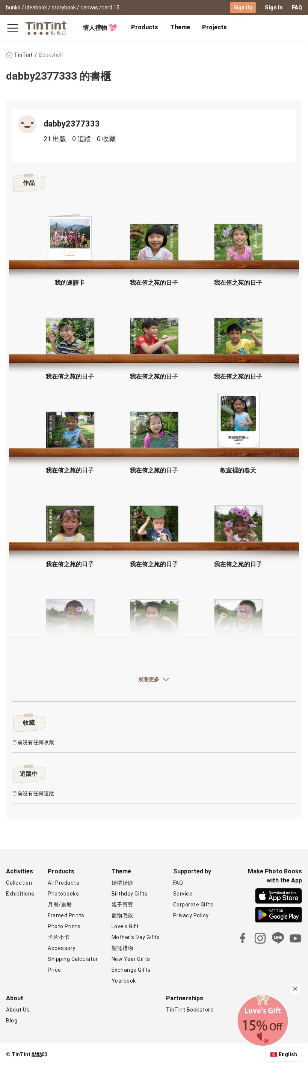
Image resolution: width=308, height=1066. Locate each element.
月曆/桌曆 (60, 905)
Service (183, 894)
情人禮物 (95, 27)
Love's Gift (125, 926)
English (288, 1054)
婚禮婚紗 (122, 883)
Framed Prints (66, 915)
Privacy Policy (191, 915)
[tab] (144, 28)
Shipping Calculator (73, 959)
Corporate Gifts (193, 905)
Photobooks (63, 894)
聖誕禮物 (122, 948)
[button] (70, 238)
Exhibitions (20, 894)
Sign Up (242, 8)
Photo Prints (64, 926)
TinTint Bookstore (190, 1010)
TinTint (23, 55)
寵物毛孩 (122, 915)
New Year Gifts (131, 959)
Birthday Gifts (130, 894)
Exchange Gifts (131, 970)
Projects (214, 27)
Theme (180, 27)
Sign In (274, 8)
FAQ (297, 8)
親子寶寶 (122, 905)
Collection (19, 883)
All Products (63, 883)
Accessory (61, 948)
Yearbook (124, 981)
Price (54, 970)
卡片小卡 (58, 937)
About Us (18, 1010)
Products (144, 27)
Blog (11, 1021)
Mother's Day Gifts (136, 937)
